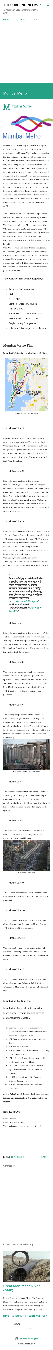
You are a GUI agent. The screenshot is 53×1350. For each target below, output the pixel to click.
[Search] (41, 4)
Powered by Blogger (28, 1338)
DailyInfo (20, 19)
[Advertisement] (26, 50)
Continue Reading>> (39, 1316)
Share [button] (43, 1157)
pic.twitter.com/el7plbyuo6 (24, 601)
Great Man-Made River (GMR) (21, 1288)
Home (6, 19)
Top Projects (17, 1157)
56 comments (19, 1316)
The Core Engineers (20, 5)
